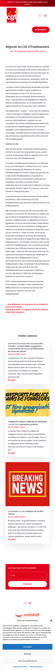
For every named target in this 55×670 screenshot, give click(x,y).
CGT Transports (19, 51)
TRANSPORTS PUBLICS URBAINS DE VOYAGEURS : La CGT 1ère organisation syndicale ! (27, 422)
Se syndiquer (40, 29)
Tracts (42, 51)
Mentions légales (36, 666)
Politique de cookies (20, 666)
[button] (51, 620)
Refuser (27, 654)
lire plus (11, 380)
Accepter (27, 647)
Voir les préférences (27, 661)
